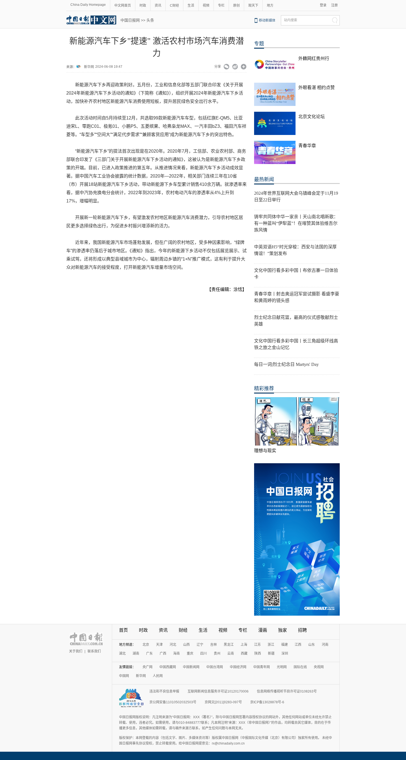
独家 (282, 630)
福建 (284, 645)
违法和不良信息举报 (164, 691)
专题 (259, 43)
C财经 (174, 5)
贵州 (217, 653)
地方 (270, 5)
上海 (244, 645)
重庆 (190, 653)
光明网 (282, 667)
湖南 (136, 653)
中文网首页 (122, 5)
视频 (206, 5)
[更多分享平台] (244, 67)
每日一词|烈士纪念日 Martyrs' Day (286, 364)
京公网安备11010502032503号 (172, 702)
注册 (334, 5)
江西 (298, 645)
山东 (311, 645)
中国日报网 (130, 20)
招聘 (302, 630)
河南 (325, 645)
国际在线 (300, 667)
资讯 (158, 5)
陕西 (257, 653)
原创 (236, 5)
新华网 (89, 67)
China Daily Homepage (88, 5)
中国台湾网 (214, 667)
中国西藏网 (167, 667)
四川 (203, 653)
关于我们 (75, 651)
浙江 (271, 645)
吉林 (213, 645)
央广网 (147, 667)
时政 (142, 5)
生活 (191, 5)
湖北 (122, 653)
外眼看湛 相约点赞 (316, 87)
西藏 (244, 653)
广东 (149, 653)
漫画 (262, 630)
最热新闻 (264, 179)
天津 (159, 645)
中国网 (124, 676)
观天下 (253, 5)
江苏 (257, 645)
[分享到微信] (227, 67)
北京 (146, 645)
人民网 (158, 676)
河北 (173, 645)
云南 (230, 653)
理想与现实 (265, 450)
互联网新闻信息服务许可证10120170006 (218, 691)
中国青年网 (261, 667)
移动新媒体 (267, 20)
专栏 (221, 5)
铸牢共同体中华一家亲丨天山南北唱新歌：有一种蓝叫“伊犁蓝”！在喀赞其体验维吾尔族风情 (296, 223)
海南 (176, 653)
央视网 (319, 667)
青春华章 (307, 145)
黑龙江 (229, 645)
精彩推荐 (264, 388)
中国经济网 (238, 667)
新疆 (271, 653)
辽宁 (200, 645)
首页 (123, 630)
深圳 (284, 653)
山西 (186, 645)
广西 (163, 653)
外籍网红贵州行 (313, 58)
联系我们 (94, 651)
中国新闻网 (191, 667)
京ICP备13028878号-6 (267, 702)
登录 (323, 5)
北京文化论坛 (311, 116)
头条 (150, 20)
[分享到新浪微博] (235, 67)
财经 (183, 630)
